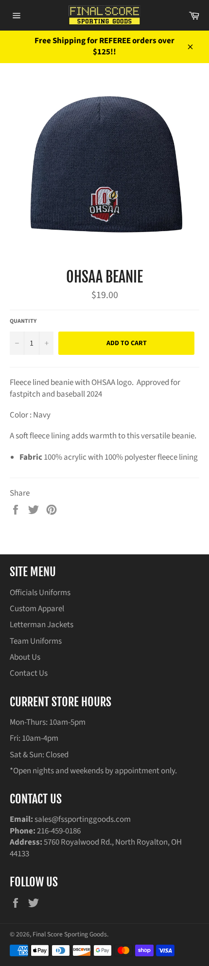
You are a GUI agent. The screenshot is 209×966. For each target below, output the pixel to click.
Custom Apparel (37, 609)
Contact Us (29, 673)
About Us (25, 657)
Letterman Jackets (41, 625)
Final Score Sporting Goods (70, 934)
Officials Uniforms (40, 593)
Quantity (23, 321)
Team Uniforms (36, 641)
